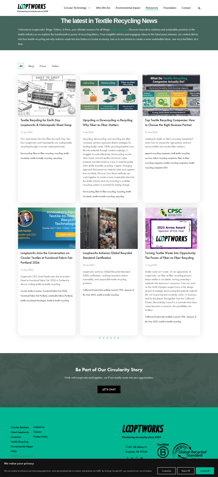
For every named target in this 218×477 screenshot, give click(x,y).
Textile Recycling (19, 441)
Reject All (186, 470)
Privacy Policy (40, 436)
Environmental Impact (128, 8)
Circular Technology (75, 8)
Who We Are (103, 8)
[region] (109, 468)
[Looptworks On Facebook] (127, 458)
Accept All (204, 470)
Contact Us (38, 427)
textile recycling (119, 29)
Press (43, 65)
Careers (37, 431)
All (21, 65)
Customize (166, 470)
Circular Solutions (20, 427)
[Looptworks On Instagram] (137, 458)
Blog (31, 65)
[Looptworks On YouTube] (141, 458)
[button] (199, 8)
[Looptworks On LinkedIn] (132, 458)
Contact (186, 8)
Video (55, 65)
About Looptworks (20, 432)
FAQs (14, 451)
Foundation (169, 8)
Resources (152, 8)
